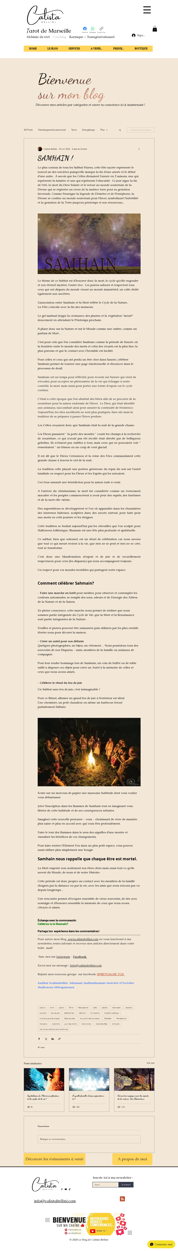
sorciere (42, 1013)
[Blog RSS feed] (122, 1199)
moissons (43, 1024)
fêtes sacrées (69, 1018)
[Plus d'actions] (139, 149)
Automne (56, 1024)
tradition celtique (111, 1013)
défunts (82, 1013)
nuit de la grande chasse (49, 1018)
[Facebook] (62, 1189)
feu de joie (55, 1013)
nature (42, 1007)
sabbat (104, 1007)
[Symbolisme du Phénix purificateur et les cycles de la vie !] (44, 1079)
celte (95, 1007)
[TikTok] (69, 1189)
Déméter (108, 1018)
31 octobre (95, 1013)
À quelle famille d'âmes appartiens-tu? (88, 1097)
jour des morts (71, 1024)
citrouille (115, 1024)
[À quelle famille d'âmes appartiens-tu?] (89, 1079)
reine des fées (101, 1024)
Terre (71, 1007)
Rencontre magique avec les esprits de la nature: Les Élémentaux (133, 1097)
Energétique (88, 129)
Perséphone (121, 1018)
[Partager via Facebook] (39, 1038)
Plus (102, 129)
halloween (116, 1007)
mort (52, 1007)
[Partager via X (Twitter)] (45, 1038)
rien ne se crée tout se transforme (53, 1029)
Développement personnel (52, 129)
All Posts (28, 129)
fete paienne (83, 1007)
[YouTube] (66, 1189)
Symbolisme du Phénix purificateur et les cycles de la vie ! (43, 1097)
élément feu (69, 1013)
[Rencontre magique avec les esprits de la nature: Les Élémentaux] (134, 1079)
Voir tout (150, 1063)
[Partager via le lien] (59, 1038)
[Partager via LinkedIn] (52, 1038)
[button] (147, 9)
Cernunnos (86, 1024)
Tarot (74, 129)
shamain (128, 1007)
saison (61, 1007)
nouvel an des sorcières (89, 1018)
